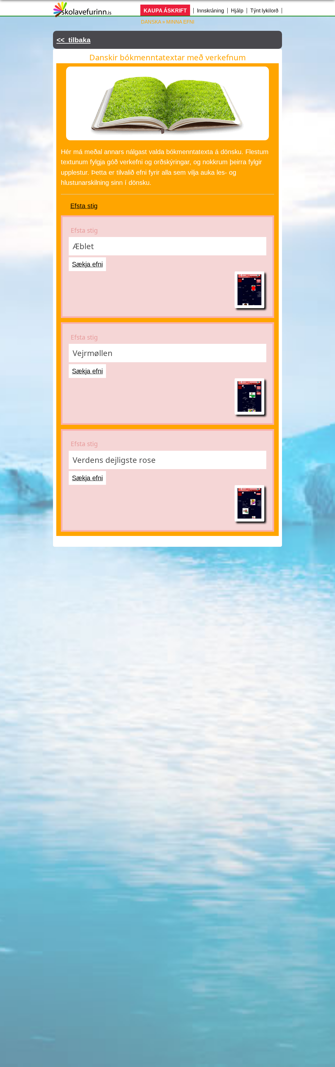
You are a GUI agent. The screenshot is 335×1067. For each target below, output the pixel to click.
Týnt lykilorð (264, 10)
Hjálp (237, 10)
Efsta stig (83, 205)
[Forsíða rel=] (82, 13)
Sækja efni (87, 264)
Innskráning (210, 10)
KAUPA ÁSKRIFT (165, 10)
